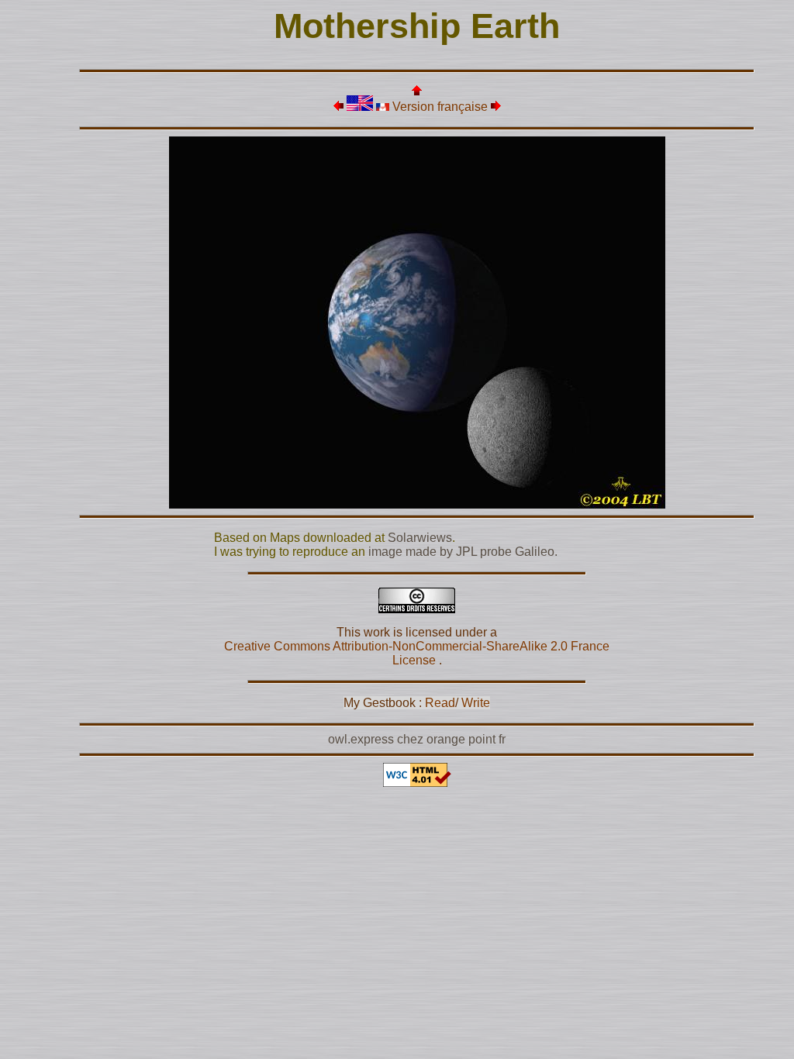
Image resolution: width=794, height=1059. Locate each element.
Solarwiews (420, 537)
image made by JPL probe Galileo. (463, 551)
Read (440, 702)
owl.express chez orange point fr (417, 739)
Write (475, 702)
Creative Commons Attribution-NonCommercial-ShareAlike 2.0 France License (416, 653)
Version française (440, 106)
